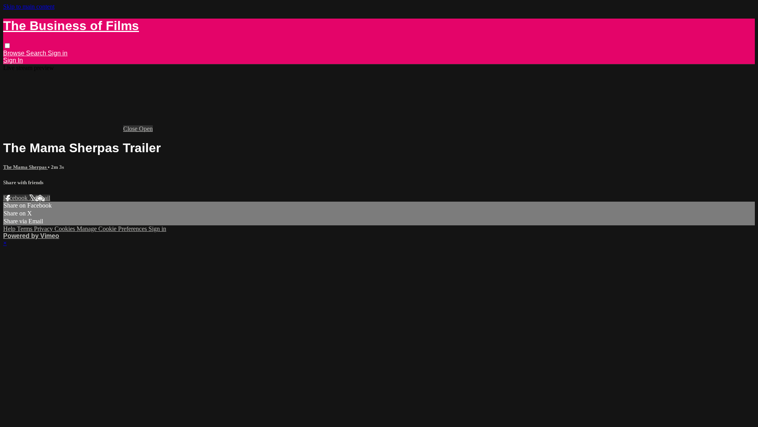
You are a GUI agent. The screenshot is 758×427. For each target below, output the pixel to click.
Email (43, 198)
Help (10, 228)
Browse (14, 53)
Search (37, 53)
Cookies (65, 228)
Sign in (58, 53)
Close (131, 128)
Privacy (44, 228)
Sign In (13, 60)
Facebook (16, 198)
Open (146, 128)
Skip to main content (28, 6)
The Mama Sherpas (25, 167)
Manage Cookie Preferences (112, 228)
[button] (7, 45)
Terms (25, 228)
